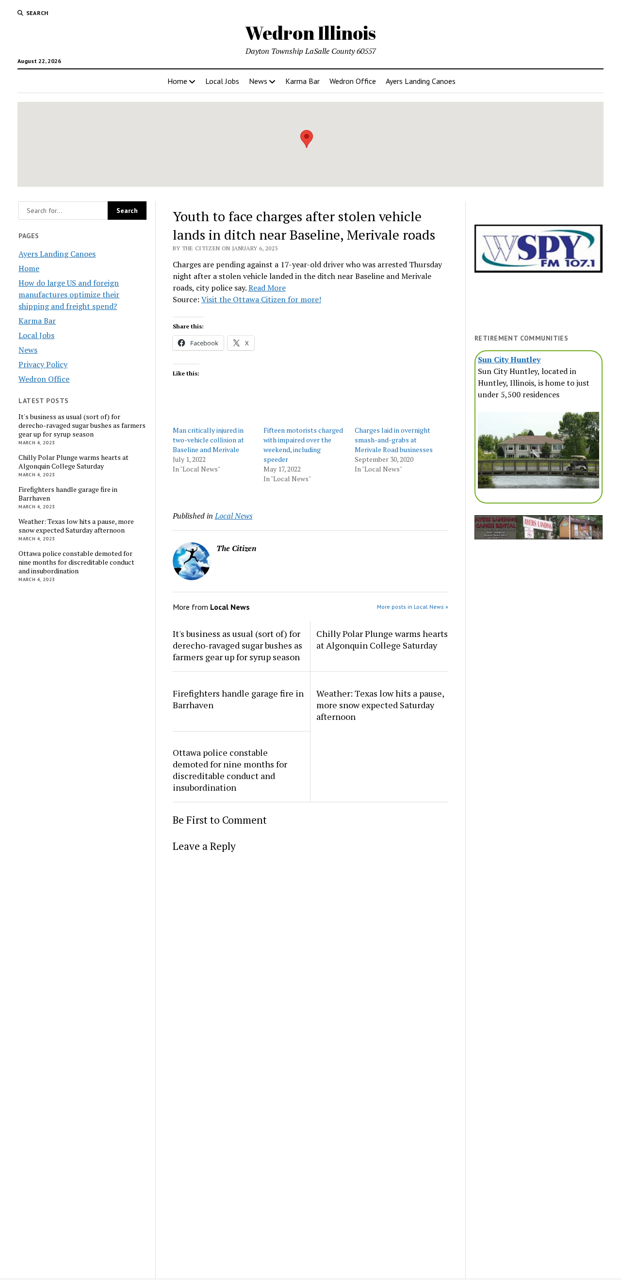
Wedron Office (352, 81)
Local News (234, 515)
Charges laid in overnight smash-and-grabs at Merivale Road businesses (394, 439)
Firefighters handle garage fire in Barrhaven (67, 494)
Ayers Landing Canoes (421, 81)
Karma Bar (302, 81)
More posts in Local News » (412, 606)
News (258, 81)
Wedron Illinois (310, 32)
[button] (306, 139)
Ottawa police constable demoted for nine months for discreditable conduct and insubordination (76, 562)
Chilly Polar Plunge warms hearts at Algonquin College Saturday (73, 462)
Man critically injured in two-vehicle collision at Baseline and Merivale (208, 439)
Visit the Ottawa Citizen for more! (261, 299)
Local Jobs (222, 81)
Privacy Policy (42, 364)
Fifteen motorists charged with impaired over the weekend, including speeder (303, 444)
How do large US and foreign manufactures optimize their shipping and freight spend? (68, 294)
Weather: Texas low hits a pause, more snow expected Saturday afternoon (76, 526)
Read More (267, 287)
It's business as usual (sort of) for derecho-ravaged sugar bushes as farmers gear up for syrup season (82, 425)
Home (177, 81)
